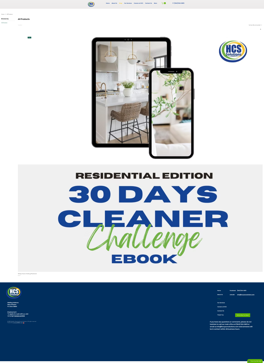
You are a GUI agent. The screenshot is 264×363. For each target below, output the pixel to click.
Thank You (220, 315)
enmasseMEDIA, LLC (18, 322)
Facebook (233, 290)
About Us (220, 294)
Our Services (221, 303)
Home (219, 290)
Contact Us (220, 311)
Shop (218, 299)
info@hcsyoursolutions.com (245, 295)
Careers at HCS (19, 316)
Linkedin (232, 295)
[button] (164, 3)
